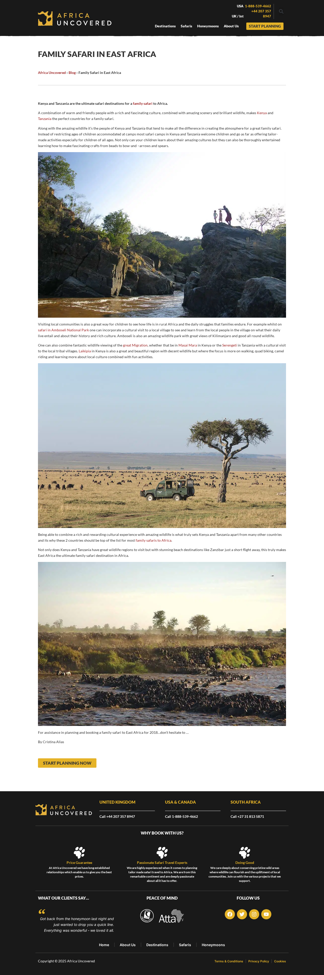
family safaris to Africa (153, 540)
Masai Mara (187, 345)
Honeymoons (213, 945)
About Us (128, 945)
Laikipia (85, 351)
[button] (281, 11)
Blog (72, 72)
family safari (142, 103)
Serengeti (229, 345)
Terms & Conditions (228, 961)
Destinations (157, 945)
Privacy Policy (258, 961)
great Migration (135, 345)
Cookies (280, 961)
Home (104, 945)
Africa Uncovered (52, 72)
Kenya (262, 113)
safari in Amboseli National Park (63, 330)
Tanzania (44, 118)
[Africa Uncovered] (74, 18)
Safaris (185, 945)
